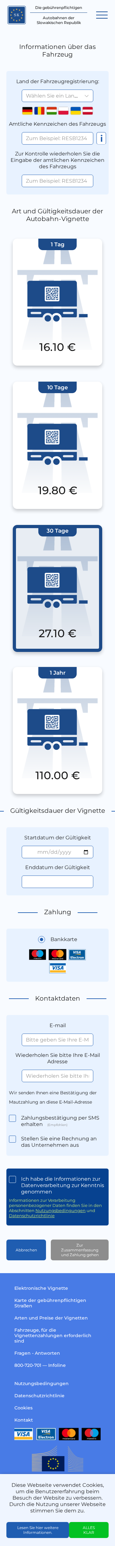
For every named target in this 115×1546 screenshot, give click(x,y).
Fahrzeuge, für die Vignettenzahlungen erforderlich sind (52, 1335)
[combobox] (57, 96)
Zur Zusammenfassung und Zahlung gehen (80, 1250)
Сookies (23, 1408)
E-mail (58, 1025)
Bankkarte (63, 939)
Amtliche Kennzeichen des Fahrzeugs (57, 124)
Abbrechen (26, 1250)
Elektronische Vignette (41, 1288)
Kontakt (23, 1420)
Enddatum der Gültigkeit (57, 867)
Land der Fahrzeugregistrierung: (57, 81)
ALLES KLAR (89, 1530)
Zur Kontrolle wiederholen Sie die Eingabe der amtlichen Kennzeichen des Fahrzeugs (57, 160)
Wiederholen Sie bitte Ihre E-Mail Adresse (57, 1058)
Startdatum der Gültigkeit (57, 838)
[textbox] (57, 96)
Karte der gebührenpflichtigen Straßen (50, 1303)
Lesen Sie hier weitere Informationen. (37, 1530)
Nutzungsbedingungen (60, 1210)
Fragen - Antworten (37, 1353)
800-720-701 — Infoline (40, 1365)
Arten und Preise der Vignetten (51, 1318)
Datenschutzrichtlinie (32, 1215)
